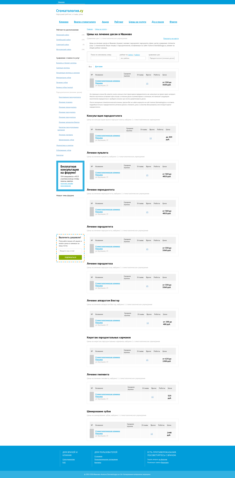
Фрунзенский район (63, 49)
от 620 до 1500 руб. (167, 359)
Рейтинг (118, 21)
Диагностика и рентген (64, 145)
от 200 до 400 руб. (167, 323)
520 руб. (169, 396)
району (137, 55)
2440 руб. (169, 433)
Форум (173, 21)
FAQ (64, 462)
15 (147, 83)
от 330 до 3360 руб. (167, 249)
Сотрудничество (69, 459)
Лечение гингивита (66, 135)
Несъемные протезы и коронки (68, 73)
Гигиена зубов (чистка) (64, 87)
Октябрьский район (63, 40)
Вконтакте (165, 462)
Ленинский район (62, 35)
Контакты (97, 462)
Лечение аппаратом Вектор (69, 122)
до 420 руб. (169, 138)
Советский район (62, 44)
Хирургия (59, 155)
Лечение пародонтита (67, 112)
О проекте (98, 456)
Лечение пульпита (65, 102)
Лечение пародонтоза (67, 117)
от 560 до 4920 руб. (167, 175)
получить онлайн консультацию (67, 184)
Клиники (63, 21)
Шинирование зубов (66, 140)
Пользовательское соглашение (106, 459)
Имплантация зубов (63, 77)
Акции (105, 21)
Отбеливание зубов (63, 150)
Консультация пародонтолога (70, 97)
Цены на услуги (137, 21)
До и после (158, 21)
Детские (98, 66)
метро (130, 55)
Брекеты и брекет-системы (66, 63)
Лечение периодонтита (67, 107)
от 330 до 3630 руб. (167, 83)
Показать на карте (171, 38)
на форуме (163, 459)
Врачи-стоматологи (85, 21)
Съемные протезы (63, 68)
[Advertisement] (132, 12)
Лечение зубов (62, 82)
